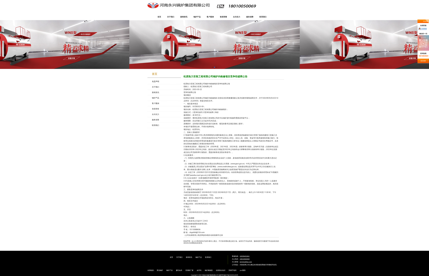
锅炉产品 (199, 257)
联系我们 (208, 257)
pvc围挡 (242, 270)
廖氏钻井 (179, 270)
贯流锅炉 (160, 270)
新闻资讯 (189, 257)
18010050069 (245, 259)
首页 (171, 257)
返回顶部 (423, 61)
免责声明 (221, 275)
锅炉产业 (169, 270)
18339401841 (245, 256)
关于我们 (179, 257)
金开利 (199, 270)
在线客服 (424, 28)
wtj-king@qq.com (246, 262)
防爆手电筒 (233, 270)
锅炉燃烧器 (209, 270)
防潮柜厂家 (189, 270)
